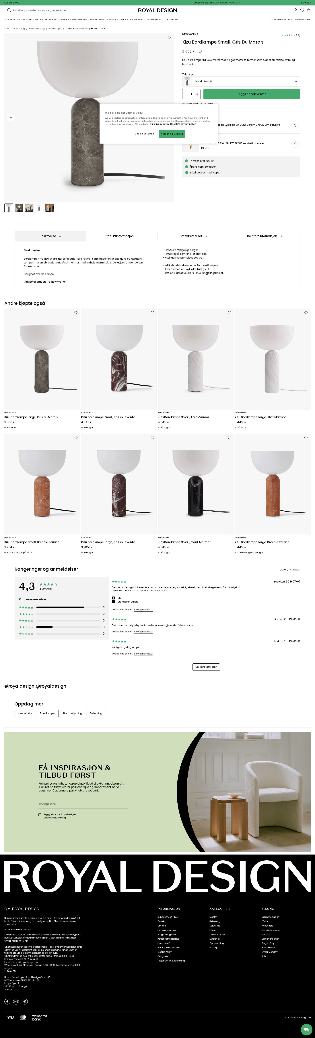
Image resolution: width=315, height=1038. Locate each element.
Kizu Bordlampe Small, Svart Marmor (184, 542)
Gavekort (162, 921)
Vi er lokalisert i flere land (17, 929)
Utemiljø (213, 948)
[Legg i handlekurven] (295, 125)
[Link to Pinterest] (25, 1001)
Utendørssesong (271, 930)
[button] (306, 2)
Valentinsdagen (270, 917)
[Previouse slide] (11, 117)
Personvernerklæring (168, 939)
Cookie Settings (144, 133)
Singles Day (268, 943)
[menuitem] (9, 19)
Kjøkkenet (214, 939)
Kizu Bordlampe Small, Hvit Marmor (183, 417)
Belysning (214, 921)
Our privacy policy (159, 124)
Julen (264, 956)
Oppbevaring (216, 943)
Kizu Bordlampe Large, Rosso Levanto (108, 542)
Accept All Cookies (172, 133)
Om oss (162, 926)
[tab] (50, 236)
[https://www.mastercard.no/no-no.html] (23, 1017)
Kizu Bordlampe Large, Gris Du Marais (31, 417)
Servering (214, 926)
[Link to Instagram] (16, 1001)
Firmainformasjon (167, 930)
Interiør (213, 930)
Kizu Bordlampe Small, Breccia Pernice (31, 542)
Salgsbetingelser (167, 934)
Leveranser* (164, 943)
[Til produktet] (241, 125)
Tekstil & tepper (217, 934)
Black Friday (268, 948)
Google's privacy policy (183, 124)
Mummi (266, 934)
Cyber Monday (270, 952)
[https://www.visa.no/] (10, 1017)
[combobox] (306, 2)
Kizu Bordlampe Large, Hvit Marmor (260, 417)
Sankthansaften (270, 939)
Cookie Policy (165, 952)
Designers (163, 956)
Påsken (265, 921)
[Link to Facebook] (7, 1001)
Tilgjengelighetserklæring (171, 961)
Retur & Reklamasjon (169, 948)
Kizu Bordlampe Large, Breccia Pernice (262, 542)
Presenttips (267, 926)
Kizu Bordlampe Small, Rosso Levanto (108, 417)
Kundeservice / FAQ (168, 917)
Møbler (213, 917)
